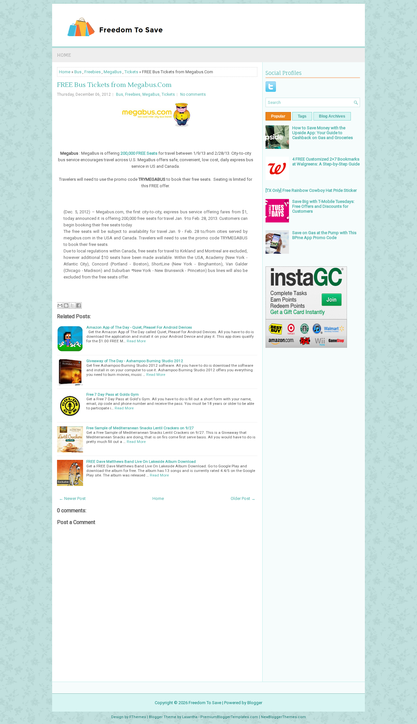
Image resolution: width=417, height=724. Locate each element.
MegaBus (113, 71)
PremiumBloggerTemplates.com (229, 717)
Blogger (254, 702)
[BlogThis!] (66, 305)
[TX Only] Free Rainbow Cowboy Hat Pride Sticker (311, 190)
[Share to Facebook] (78, 305)
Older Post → (243, 498)
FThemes (137, 717)
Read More (136, 341)
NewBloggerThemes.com (283, 717)
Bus (77, 71)
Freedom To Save (205, 702)
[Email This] (60, 305)
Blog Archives (332, 116)
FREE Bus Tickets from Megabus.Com (114, 85)
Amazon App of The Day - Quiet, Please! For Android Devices (139, 327)
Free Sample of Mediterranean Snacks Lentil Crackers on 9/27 (140, 428)
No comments (193, 94)
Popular (278, 116)
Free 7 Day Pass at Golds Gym (112, 394)
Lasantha (189, 717)
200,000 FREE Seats (139, 153)
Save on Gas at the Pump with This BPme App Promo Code (324, 235)
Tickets (131, 71)
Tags (302, 116)
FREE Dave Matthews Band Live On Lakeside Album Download (141, 461)
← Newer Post (72, 498)
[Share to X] (72, 305)
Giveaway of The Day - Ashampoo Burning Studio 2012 (134, 361)
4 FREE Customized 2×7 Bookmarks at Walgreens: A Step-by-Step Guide (326, 161)
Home (64, 55)
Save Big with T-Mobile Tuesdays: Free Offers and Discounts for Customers (323, 206)
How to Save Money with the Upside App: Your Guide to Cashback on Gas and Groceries (322, 132)
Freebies (92, 71)
